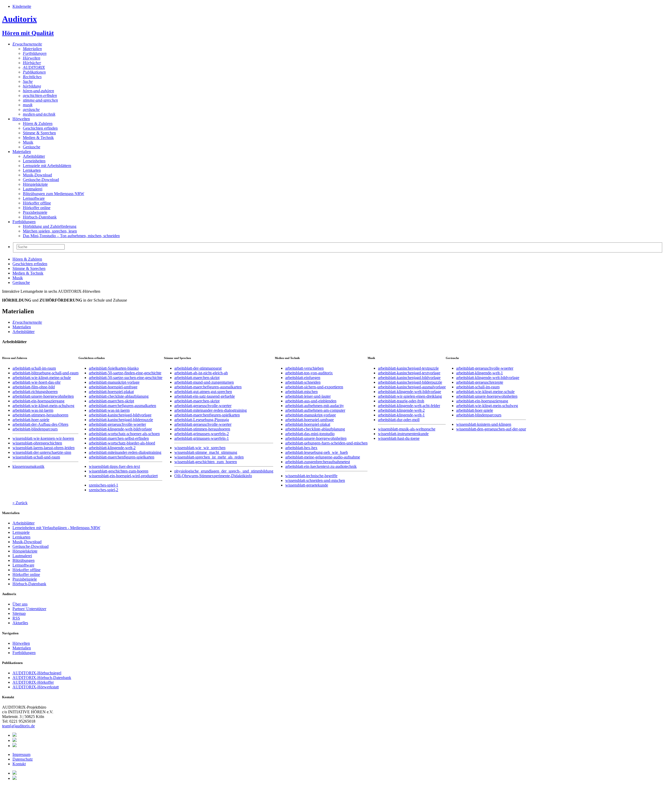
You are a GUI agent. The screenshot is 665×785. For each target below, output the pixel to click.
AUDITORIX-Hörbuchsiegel (36, 673)
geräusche (31, 109)
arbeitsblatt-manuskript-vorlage (114, 382)
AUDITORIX (34, 67)
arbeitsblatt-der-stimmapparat (198, 368)
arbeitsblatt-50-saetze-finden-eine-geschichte (125, 373)
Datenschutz (22, 759)
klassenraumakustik (28, 466)
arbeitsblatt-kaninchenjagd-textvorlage (409, 373)
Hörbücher (32, 63)
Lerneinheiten (34, 161)
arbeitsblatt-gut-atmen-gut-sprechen (203, 391)
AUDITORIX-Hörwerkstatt (35, 687)
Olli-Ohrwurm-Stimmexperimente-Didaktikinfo (213, 476)
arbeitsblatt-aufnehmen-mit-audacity (314, 405)
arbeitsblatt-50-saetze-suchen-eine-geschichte (125, 377)
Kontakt (19, 764)
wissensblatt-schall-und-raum (36, 457)
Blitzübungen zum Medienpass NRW (53, 193)
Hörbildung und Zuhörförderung (49, 226)
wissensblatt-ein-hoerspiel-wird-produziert (123, 476)
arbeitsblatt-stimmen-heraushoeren (40, 415)
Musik (28, 142)
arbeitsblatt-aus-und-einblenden (310, 401)
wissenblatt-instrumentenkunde (403, 433)
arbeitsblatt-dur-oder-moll (399, 419)
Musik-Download (37, 175)
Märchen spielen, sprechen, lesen (50, 231)
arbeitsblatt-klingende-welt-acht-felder (409, 405)
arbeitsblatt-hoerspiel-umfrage (113, 387)
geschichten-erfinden (40, 95)
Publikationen (34, 72)
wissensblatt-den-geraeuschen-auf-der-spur (491, 429)
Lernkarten (32, 170)
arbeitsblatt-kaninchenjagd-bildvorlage (120, 415)
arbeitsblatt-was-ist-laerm (32, 410)
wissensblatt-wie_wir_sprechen (199, 447)
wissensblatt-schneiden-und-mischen (315, 480)
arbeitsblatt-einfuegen (302, 377)
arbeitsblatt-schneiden (303, 382)
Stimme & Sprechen (39, 133)
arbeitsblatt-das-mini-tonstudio (310, 433)
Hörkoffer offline (37, 203)
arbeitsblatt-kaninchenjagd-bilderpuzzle (121, 419)
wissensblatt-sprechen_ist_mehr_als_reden (209, 457)
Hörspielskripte (35, 184)
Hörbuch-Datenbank (40, 217)
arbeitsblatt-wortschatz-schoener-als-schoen (124, 433)
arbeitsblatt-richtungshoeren (35, 391)
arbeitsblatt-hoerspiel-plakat (111, 391)
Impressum (21, 754)
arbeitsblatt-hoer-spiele (30, 419)
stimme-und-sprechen (40, 100)
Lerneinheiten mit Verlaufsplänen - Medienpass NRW (56, 527)
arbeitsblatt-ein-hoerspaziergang (38, 401)
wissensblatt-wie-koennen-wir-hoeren (43, 438)
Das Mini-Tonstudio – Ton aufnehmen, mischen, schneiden (71, 236)
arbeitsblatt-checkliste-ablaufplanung (119, 396)
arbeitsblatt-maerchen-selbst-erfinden (119, 438)
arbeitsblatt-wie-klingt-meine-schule (41, 377)
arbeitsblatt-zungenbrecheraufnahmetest (317, 462)
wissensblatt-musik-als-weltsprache (406, 429)
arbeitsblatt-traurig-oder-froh (401, 401)
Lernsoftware (34, 198)
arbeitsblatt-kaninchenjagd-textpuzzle (408, 368)
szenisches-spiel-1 (103, 485)
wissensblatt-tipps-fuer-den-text (114, 466)
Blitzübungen (23, 560)
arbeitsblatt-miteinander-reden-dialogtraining (125, 452)
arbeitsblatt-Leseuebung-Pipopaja (201, 419)
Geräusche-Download (41, 179)
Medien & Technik (38, 137)
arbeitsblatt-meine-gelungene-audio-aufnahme (322, 457)
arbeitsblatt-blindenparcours (35, 429)
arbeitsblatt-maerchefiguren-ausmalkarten (122, 405)
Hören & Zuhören (37, 123)
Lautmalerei (32, 189)
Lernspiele (21, 532)
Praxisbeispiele (35, 212)
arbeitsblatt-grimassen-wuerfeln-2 (201, 433)
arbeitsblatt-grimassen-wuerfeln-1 (201, 438)
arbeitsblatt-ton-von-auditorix (309, 373)
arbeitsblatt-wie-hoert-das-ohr (36, 382)
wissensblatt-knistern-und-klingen (483, 424)
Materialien (32, 48)
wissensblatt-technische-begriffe (311, 476)
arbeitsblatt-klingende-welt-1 (401, 415)
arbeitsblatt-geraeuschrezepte (479, 382)
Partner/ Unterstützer (29, 609)
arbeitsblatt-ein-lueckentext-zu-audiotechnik (321, 466)
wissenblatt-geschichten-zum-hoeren (118, 471)
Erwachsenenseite (27, 44)
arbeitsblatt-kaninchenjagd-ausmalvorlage (412, 387)
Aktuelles (20, 623)
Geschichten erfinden (40, 128)
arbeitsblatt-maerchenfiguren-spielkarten (121, 457)
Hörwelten (31, 58)
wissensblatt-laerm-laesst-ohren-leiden (43, 447)
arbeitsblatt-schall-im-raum (34, 368)
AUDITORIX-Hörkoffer (33, 682)
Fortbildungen (34, 53)
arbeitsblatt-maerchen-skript (111, 401)
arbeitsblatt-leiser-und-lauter (308, 396)
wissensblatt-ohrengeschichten (37, 443)
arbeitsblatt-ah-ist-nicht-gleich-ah (201, 373)
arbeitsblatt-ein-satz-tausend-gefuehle (204, 396)
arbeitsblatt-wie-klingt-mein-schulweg (43, 405)
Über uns (20, 604)
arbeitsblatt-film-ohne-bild (33, 387)
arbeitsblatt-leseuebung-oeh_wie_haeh (316, 452)
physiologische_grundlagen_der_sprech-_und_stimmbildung (223, 471)
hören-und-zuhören (38, 91)
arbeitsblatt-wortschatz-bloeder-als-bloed (122, 443)
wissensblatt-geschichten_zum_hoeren (205, 462)
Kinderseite (21, 6)
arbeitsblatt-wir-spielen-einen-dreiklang (410, 396)
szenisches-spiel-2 (103, 490)
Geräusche (31, 147)
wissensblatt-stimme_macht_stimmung (205, 452)
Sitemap (19, 613)
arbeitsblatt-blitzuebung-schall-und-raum (45, 373)
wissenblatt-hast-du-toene (399, 438)
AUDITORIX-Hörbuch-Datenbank (41, 677)
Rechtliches (32, 77)
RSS (16, 618)
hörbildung (32, 86)
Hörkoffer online (36, 207)
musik (27, 105)
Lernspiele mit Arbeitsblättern (47, 165)
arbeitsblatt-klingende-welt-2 (112, 447)
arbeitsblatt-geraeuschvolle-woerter (117, 424)
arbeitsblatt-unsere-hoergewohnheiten (43, 396)
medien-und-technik (39, 114)
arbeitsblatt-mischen (301, 391)
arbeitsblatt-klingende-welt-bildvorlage (120, 429)
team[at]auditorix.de (18, 726)
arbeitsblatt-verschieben (304, 368)
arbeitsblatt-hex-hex (301, 447)
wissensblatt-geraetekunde (306, 485)
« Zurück (20, 503)
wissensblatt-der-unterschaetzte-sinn (41, 452)
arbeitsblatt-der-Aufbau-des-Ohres (40, 424)
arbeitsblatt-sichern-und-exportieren (314, 387)
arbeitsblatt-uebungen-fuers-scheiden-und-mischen (326, 443)
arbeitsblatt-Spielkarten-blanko (114, 368)
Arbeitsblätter (34, 156)
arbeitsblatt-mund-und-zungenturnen (204, 382)
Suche (28, 81)
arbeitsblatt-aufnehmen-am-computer (315, 410)
